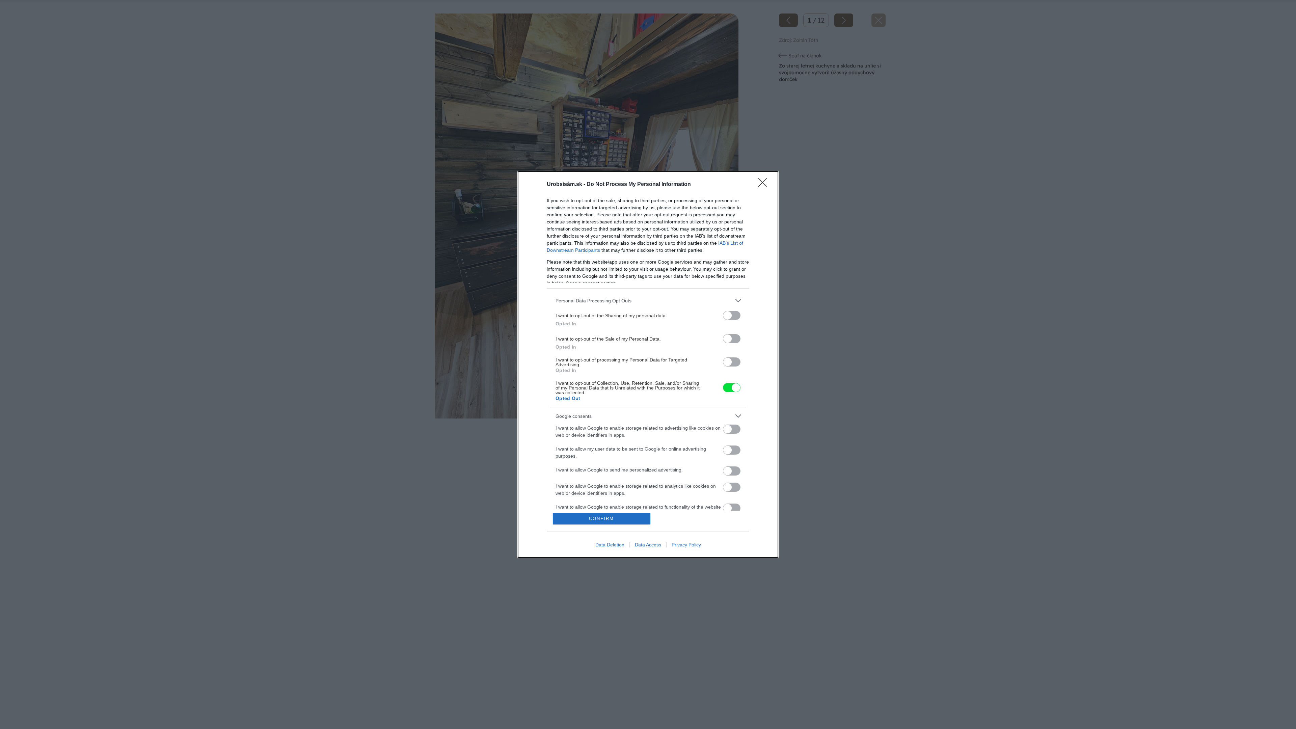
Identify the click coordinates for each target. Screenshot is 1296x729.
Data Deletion (609, 544)
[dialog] (648, 364)
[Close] (764, 184)
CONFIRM (601, 518)
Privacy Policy (686, 544)
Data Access (648, 544)
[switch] (731, 315)
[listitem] (648, 300)
